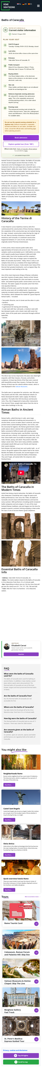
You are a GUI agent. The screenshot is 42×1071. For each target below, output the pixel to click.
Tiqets (26, 151)
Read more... (8, 785)
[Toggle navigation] (38, 5)
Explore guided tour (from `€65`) (21, 144)
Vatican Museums (21, 386)
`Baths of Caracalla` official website (27, 149)
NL (20, 4)
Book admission (21, 138)
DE (26, 4)
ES (31, 4)
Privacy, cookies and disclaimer (15, 1050)
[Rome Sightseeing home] (8, 6)
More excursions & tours (32, 896)
